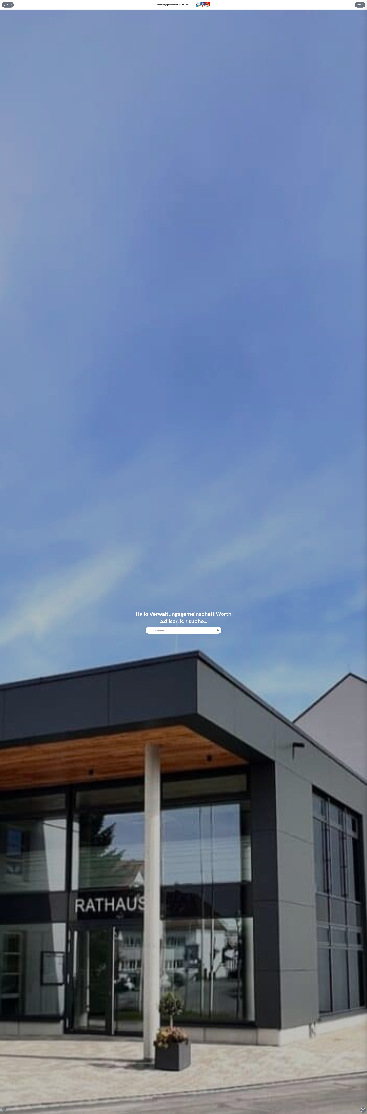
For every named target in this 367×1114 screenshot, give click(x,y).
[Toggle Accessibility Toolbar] (363, 1110)
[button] (4, 1110)
